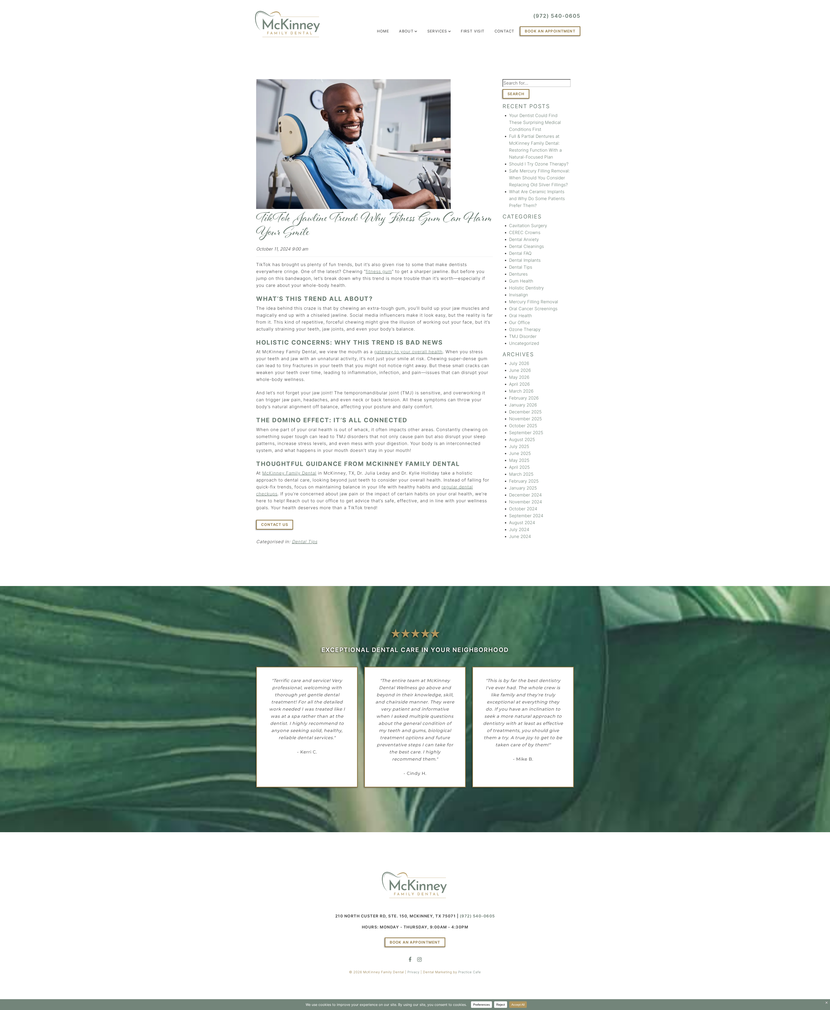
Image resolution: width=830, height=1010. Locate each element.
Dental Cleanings (526, 246)
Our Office (519, 322)
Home (383, 31)
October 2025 (523, 425)
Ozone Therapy (525, 329)
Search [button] (516, 94)
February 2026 (524, 398)
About (406, 31)
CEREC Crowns (524, 232)
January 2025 (523, 488)
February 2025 (524, 481)
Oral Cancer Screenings (533, 308)
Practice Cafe (469, 972)
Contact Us (274, 524)
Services (437, 31)
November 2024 (525, 501)
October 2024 (523, 508)
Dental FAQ (520, 253)
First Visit (472, 31)
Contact (504, 31)
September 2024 (526, 515)
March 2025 (521, 474)
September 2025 (526, 432)
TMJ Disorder (522, 336)
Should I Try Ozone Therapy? (538, 164)
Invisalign (518, 294)
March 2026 (521, 391)
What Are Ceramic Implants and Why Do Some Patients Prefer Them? (537, 198)
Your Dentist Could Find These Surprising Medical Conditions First (535, 122)
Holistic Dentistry (526, 288)
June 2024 (520, 536)
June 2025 (520, 453)
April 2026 (519, 384)
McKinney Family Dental (289, 473)
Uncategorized (524, 343)
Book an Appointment (550, 31)
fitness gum (379, 271)
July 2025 (519, 446)
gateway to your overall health (408, 351)
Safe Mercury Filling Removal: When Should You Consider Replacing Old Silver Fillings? (539, 177)
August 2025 (522, 439)
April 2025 (519, 467)
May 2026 (519, 377)
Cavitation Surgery (528, 225)
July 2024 (519, 529)
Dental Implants (525, 260)
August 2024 (522, 522)
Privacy (413, 972)
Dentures (518, 274)
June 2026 (520, 370)
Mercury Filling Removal (533, 301)
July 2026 (519, 363)
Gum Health (521, 281)
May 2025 (519, 460)
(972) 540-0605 (556, 16)
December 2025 (525, 411)
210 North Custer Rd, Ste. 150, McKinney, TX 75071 (395, 916)
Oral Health (520, 315)
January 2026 (523, 405)
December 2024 (525, 495)
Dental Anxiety (524, 239)
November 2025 (525, 418)
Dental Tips (304, 541)
